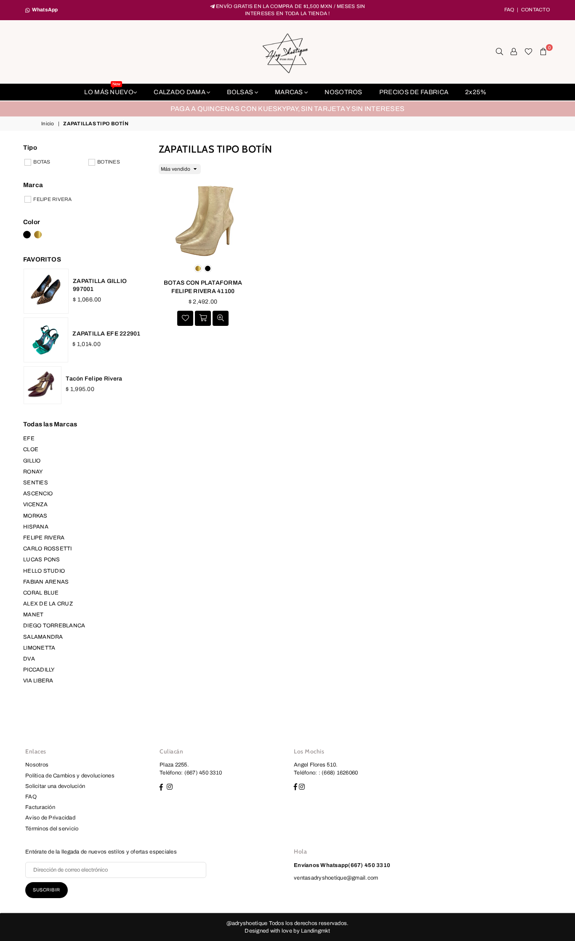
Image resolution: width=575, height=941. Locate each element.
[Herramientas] (514, 51)
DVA (29, 659)
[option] (287, 109)
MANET (33, 615)
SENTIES (35, 483)
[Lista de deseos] (528, 51)
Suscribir (46, 889)
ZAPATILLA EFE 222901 (106, 333)
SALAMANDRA (43, 637)
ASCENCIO (38, 494)
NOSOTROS (343, 92)
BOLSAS (240, 92)
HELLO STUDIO (44, 571)
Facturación (40, 807)
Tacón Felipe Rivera (94, 378)
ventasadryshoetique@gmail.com (336, 878)
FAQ (509, 10)
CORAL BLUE (41, 593)
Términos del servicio (51, 829)
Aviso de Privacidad (50, 818)
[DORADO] (38, 234)
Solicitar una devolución (55, 786)
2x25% (476, 92)
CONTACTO (535, 10)
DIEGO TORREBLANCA (54, 626)
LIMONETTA (39, 648)
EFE (29, 438)
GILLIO (32, 461)
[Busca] (499, 51)
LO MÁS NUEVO (108, 89)
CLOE (30, 449)
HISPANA (35, 527)
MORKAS (35, 516)
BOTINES (108, 162)
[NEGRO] (27, 234)
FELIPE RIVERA (52, 199)
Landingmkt (315, 931)
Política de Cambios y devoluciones (69, 776)
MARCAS (289, 92)
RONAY (33, 472)
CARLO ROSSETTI (47, 549)
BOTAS (41, 162)
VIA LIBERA (38, 681)
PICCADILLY (39, 670)
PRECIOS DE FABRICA (413, 92)
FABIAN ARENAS (46, 582)
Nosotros (36, 765)
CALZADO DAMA (180, 92)
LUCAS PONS (41, 560)
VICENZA (35, 505)
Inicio (47, 124)
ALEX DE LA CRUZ (48, 604)
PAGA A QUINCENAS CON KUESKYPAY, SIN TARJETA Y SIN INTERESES (287, 108)
